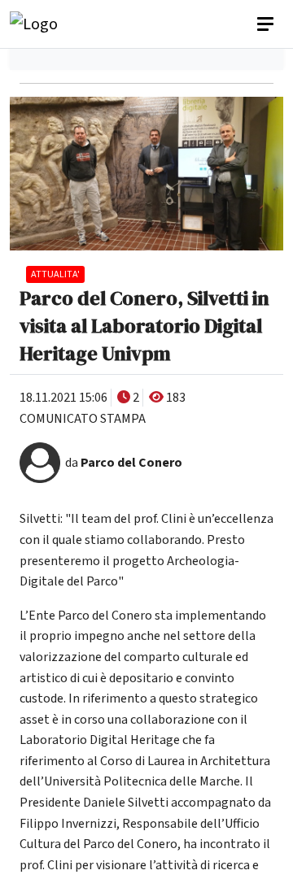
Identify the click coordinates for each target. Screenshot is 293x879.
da (123, 463)
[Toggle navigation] (267, 24)
